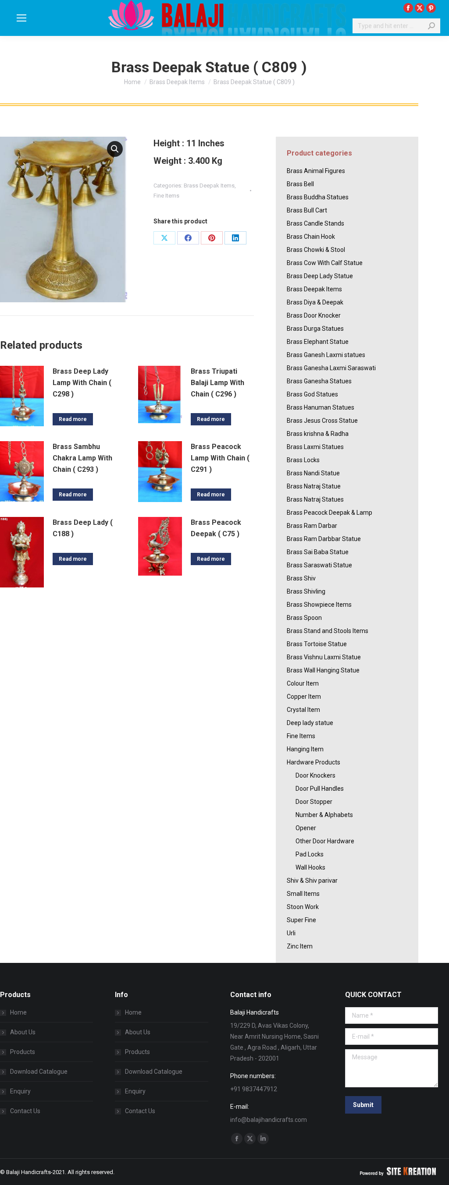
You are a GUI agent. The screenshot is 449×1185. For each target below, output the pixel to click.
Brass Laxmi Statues (315, 446)
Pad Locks (310, 854)
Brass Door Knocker (314, 315)
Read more (73, 419)
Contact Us (25, 1110)
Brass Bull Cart (307, 210)
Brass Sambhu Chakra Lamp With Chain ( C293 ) (82, 458)
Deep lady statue (310, 722)
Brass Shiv (301, 578)
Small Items (303, 893)
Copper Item (304, 696)
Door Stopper (314, 801)
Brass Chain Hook (311, 236)
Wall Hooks (310, 867)
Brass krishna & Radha (318, 433)
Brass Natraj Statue (314, 486)
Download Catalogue (39, 1071)
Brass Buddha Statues (318, 197)
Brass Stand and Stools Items (327, 630)
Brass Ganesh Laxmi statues (326, 354)
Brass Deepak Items (209, 185)
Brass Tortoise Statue (317, 643)
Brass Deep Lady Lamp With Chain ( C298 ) (82, 382)
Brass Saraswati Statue (319, 565)
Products (22, 1051)
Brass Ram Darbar (312, 525)
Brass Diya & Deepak (315, 302)
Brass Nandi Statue (313, 473)
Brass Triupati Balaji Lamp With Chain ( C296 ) (217, 382)
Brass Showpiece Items (319, 604)
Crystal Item (303, 709)
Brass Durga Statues (315, 328)
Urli (291, 933)
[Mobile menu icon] (21, 18)
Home (18, 1012)
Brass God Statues (312, 394)
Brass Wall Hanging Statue (323, 670)
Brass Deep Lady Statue (320, 275)
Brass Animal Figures (316, 170)
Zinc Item (300, 946)
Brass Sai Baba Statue (318, 551)
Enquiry (20, 1091)
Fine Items (166, 195)
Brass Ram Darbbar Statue (324, 538)
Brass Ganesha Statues (319, 381)
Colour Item (303, 683)
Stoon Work (303, 906)
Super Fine (301, 919)
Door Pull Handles (320, 788)
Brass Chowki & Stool (316, 249)
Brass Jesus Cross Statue (322, 420)
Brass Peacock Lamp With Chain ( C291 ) (220, 458)
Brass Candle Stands (315, 223)
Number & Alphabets (324, 814)
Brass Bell (300, 183)
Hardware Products (313, 762)
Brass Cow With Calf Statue (325, 262)
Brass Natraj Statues (315, 499)
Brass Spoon (304, 617)
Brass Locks (303, 459)
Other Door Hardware (325, 841)
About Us (23, 1032)
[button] (115, 149)
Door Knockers (315, 775)
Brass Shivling (306, 591)
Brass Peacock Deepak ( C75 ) (216, 528)
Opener (306, 827)
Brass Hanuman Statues (320, 407)
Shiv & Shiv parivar (312, 880)
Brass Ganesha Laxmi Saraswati (331, 367)
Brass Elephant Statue (318, 341)
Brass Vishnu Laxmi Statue (324, 657)
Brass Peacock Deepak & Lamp (329, 512)
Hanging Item (305, 749)
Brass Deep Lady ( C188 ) (83, 528)
